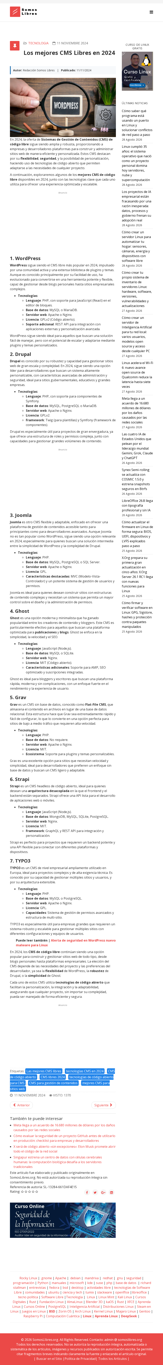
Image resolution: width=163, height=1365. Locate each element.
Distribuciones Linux (118, 1306)
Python (43, 1283)
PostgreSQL (57, 1306)
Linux (90, 1297)
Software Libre (52, 1297)
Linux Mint (106, 1297)
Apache (60, 1278)
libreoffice (139, 1292)
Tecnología (74, 1297)
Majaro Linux (126, 1311)
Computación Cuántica (63, 1316)
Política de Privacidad (80, 1358)
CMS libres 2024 (53, 1077)
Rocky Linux (28, 1278)
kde (90, 1283)
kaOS (110, 1302)
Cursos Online (34, 1306)
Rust (32, 1302)
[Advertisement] (63, 223)
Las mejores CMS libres (43, 1071)
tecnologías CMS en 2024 (84, 1071)
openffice (122, 1292)
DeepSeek (129, 1316)
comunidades (35, 1292)
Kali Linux (125, 1297)
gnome (46, 1278)
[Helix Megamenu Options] (151, 12)
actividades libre (99, 1287)
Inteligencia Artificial (85, 1306)
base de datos (126, 1283)
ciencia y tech (72, 1292)
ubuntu (53, 1292)
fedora (54, 1287)
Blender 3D (94, 1302)
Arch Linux (83, 1311)
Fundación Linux (51, 1302)
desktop (77, 1287)
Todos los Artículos (112, 1358)
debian (75, 1278)
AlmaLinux (74, 1302)
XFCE (131, 1302)
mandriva (91, 1278)
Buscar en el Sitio (49, 1358)
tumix (89, 1292)
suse (99, 1283)
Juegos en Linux (34, 1311)
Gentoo (144, 1311)
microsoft (77, 1283)
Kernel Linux (103, 1311)
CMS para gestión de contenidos (53, 1083)
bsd (65, 1287)
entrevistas (37, 1287)
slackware (104, 1292)
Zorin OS (65, 1311)
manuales (59, 1283)
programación (23, 1283)
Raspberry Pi (33, 1316)
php (109, 1283)
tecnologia (38, 43)
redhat (107, 1278)
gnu (119, 1278)
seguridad (133, 1278)
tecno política (28, 1297)
